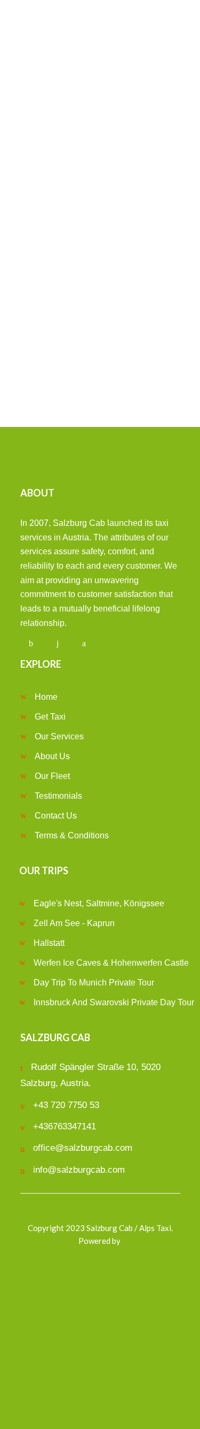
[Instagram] (57, 643)
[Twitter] (84, 643)
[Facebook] (31, 643)
